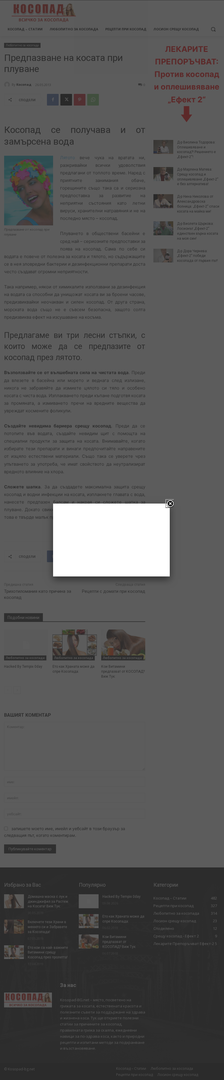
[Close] (169, 503)
